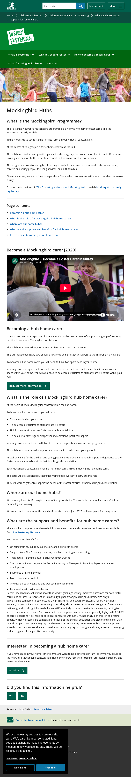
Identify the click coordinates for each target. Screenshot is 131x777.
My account (96, 6)
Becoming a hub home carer (27, 212)
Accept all (50, 767)
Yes (11, 696)
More (53, 63)
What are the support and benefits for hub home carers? (44, 229)
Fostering (83, 15)
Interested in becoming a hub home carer (35, 235)
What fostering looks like (23, 63)
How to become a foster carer (92, 54)
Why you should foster (107, 15)
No (23, 696)
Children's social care (60, 15)
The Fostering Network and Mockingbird (60, 187)
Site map (72, 752)
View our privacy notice (21, 758)
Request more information (25, 385)
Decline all (20, 767)
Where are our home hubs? (26, 224)
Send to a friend (43, 709)
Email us (14, 670)
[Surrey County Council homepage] (11, 6)
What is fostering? (19, 54)
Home (10, 15)
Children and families (31, 15)
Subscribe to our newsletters (33, 720)
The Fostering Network (26, 532)
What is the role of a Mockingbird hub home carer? (40, 218)
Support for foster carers (24, 19)
